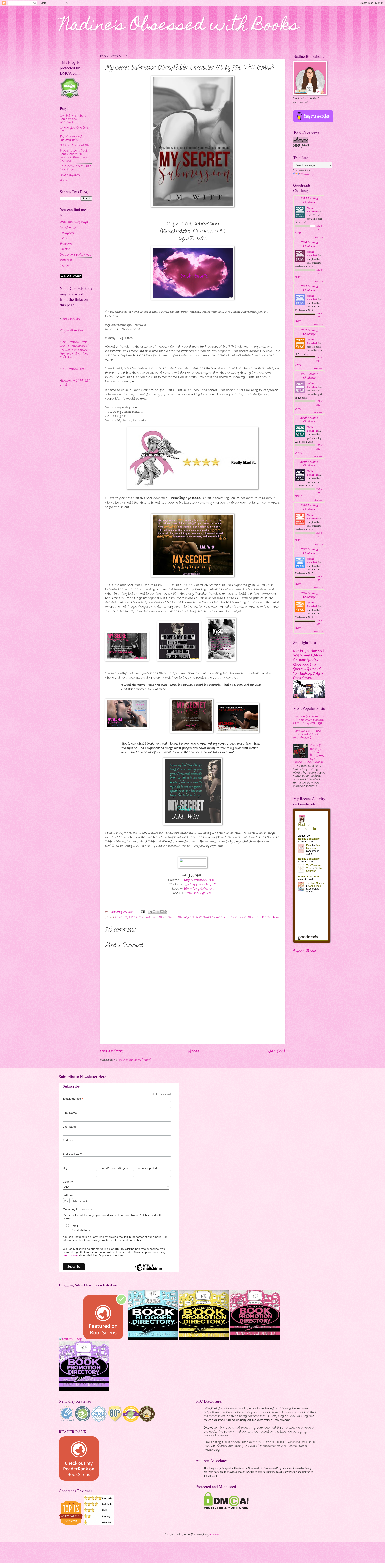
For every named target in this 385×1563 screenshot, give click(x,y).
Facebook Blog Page (74, 222)
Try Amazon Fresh (73, 369)
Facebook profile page (75, 255)
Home (193, 1051)
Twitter (65, 249)
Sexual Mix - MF (250, 917)
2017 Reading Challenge (309, 551)
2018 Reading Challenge (309, 507)
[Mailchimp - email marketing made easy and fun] (149, 1270)
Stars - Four (270, 917)
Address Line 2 (72, 1154)
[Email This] (150, 912)
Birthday (68, 1195)
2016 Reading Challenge (309, 595)
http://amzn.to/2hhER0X (200, 880)
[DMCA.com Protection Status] (226, 1508)
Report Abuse (304, 950)
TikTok (64, 238)
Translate (307, 174)
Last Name (70, 1126)
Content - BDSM (150, 917)
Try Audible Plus (72, 330)
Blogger (214, 1534)
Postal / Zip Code (147, 1168)
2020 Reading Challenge (309, 419)
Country (68, 1181)
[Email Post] (143, 912)
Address (68, 1140)
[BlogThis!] (154, 912)
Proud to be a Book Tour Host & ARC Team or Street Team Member (74, 156)
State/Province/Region (114, 1168)
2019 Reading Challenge (309, 463)
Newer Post (111, 1051)
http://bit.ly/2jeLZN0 (198, 893)
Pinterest (66, 260)
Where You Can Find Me (74, 129)
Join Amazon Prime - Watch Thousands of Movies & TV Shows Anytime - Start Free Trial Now (75, 349)
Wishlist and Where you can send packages (73, 119)
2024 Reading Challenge (309, 244)
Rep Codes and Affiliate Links (71, 138)
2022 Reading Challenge (309, 332)
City (65, 1168)
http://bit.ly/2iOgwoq (198, 889)
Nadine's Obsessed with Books (179, 26)
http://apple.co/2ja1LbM (199, 884)
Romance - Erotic (224, 917)
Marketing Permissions (77, 1209)
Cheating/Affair (126, 917)
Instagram (67, 233)
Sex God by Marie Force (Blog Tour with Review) (307, 734)
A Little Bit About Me (75, 145)
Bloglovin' (66, 244)
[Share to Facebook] (162, 912)
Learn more (70, 1255)
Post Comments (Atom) (135, 1060)
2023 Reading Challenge (309, 288)
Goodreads (68, 227)
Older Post (275, 1051)
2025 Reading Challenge (309, 200)
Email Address (73, 1099)
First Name (70, 1112)
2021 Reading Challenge (309, 375)
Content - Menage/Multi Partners (187, 917)
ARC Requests (70, 175)
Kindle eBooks (70, 319)
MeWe (64, 266)
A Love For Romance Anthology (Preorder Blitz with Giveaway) (308, 720)
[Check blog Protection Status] (69, 98)
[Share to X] (158, 912)
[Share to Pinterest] (165, 912)
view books (318, 236)
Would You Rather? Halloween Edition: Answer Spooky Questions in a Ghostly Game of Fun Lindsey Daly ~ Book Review (308, 664)
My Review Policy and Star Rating (75, 167)
